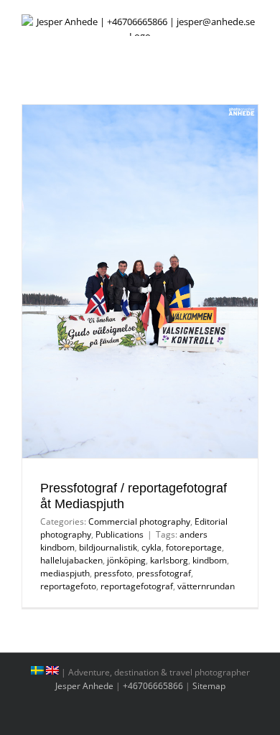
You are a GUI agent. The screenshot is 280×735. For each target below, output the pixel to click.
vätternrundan (206, 586)
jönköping (126, 560)
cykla (151, 547)
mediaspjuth (65, 573)
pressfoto (113, 573)
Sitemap (208, 686)
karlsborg (169, 560)
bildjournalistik (108, 547)
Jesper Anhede (84, 686)
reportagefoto (68, 586)
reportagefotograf (137, 586)
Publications (119, 534)
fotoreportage (194, 547)
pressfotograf (163, 573)
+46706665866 (153, 686)
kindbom (209, 560)
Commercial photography (139, 521)
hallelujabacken (71, 560)
